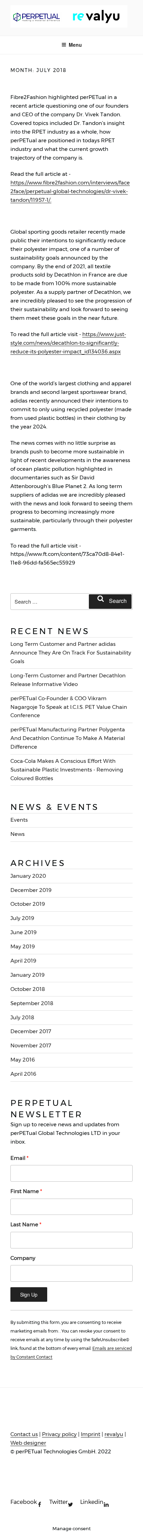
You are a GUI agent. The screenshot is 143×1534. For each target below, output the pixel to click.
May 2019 (22, 946)
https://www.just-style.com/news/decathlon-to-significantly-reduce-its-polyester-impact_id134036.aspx (68, 343)
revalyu (113, 1434)
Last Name (25, 1224)
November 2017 (30, 1045)
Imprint (90, 1434)
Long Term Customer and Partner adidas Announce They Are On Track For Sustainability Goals (70, 653)
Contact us (24, 1434)
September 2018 (31, 1003)
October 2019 (27, 904)
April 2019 (23, 960)
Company (22, 1258)
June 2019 (23, 932)
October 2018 (27, 989)
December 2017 (30, 1031)
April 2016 (23, 1074)
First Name (26, 1191)
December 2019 (31, 890)
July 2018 (22, 1017)
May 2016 (22, 1059)
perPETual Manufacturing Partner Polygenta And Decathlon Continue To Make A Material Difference (67, 738)
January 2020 (28, 876)
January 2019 (27, 975)
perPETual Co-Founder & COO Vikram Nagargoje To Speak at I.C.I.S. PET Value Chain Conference (68, 707)
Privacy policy (59, 1434)
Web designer (28, 1443)
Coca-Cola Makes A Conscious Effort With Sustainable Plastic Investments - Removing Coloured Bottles (66, 770)
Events (19, 819)
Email (19, 1158)
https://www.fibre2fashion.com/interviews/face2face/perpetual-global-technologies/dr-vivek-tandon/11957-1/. (70, 191)
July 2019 (22, 918)
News (17, 834)
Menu (75, 44)
